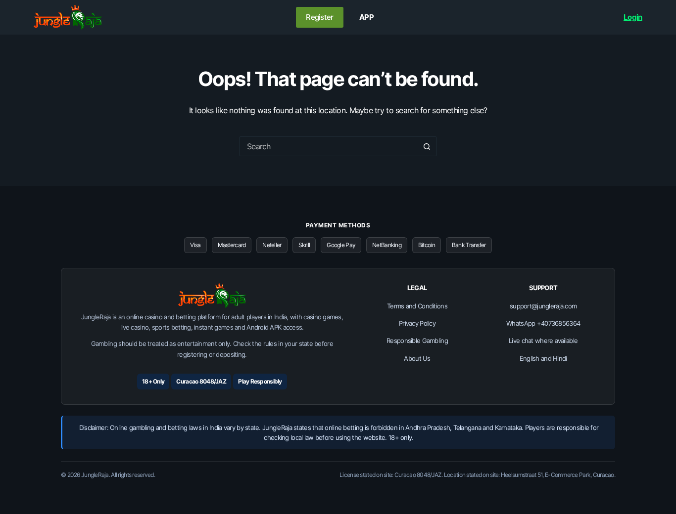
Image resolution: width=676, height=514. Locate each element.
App (366, 17)
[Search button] (427, 146)
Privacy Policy (417, 323)
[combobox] (329, 146)
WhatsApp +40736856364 (543, 323)
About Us (417, 358)
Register (319, 17)
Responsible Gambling (417, 340)
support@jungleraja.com (543, 306)
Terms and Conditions (417, 306)
